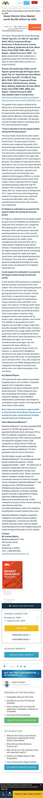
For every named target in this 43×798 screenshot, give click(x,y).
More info (4, 789)
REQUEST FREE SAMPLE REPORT (23, 606)
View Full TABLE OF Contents (12, 28)
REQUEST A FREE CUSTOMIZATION (21, 720)
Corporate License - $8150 (16, 621)
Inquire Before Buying (20, 639)
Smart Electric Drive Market (24, 36)
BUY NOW (21, 628)
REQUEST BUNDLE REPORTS (21, 655)
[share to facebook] (17, 666)
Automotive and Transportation (22, 8)
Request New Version (20, 635)
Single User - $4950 (14, 618)
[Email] (4, 666)
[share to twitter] (21, 666)
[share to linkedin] (24, 666)
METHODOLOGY (25, 27)
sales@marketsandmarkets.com (15, 554)
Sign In (34, 2)
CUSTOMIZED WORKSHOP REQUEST (21, 767)
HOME (4, 8)
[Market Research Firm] (7, 3)
